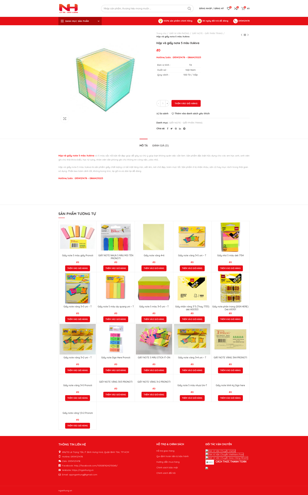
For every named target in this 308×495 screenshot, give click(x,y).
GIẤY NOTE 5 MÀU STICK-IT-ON (154, 357)
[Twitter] (171, 129)
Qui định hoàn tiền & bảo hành (172, 456)
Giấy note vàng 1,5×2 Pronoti (78, 413)
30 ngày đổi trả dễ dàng (215, 20)
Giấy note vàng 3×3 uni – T (78, 306)
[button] (77, 268)
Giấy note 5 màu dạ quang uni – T (116, 306)
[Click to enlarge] (65, 119)
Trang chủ (161, 33)
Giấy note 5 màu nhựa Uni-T (192, 385)
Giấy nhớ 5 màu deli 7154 (230, 255)
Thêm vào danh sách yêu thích (192, 113)
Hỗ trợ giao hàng (165, 450)
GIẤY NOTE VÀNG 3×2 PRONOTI (154, 381)
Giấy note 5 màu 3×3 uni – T (154, 306)
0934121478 (244, 20)
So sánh (163, 113)
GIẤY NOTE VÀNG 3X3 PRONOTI (116, 381)
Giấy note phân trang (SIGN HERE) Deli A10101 (230, 308)
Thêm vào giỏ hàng (186, 103)
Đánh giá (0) (160, 145)
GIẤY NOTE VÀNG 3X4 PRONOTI (230, 357)
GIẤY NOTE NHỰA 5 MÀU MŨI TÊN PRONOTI (115, 257)
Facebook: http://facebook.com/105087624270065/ (90, 465)
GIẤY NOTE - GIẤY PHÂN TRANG (207, 33)
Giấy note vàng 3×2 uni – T (78, 357)
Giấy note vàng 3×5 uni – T (192, 255)
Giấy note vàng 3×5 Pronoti (77, 385)
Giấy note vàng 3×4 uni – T (192, 357)
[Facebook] (167, 129)
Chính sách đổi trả (165, 473)
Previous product (241, 34)
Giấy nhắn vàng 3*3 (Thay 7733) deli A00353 (192, 308)
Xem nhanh (93, 234)
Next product (248, 34)
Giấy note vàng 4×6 (154, 255)
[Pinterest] (176, 129)
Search (189, 8)
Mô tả (144, 145)
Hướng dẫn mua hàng (168, 461)
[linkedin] (180, 129)
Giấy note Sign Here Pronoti (115, 357)
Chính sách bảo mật (167, 467)
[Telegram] (184, 129)
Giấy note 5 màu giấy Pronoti (77, 255)
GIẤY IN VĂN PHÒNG (179, 33)
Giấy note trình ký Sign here (230, 385)
